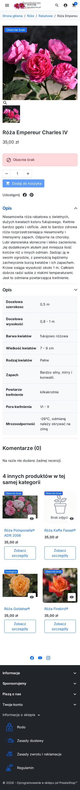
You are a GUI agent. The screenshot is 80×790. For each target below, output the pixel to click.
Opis (7, 208)
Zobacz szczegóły (20, 553)
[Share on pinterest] (31, 195)
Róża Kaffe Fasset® (60, 530)
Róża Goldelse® (17, 609)
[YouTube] (40, 657)
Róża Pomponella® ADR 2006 (19, 532)
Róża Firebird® (56, 609)
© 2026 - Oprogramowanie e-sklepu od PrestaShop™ (40, 782)
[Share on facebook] (25, 195)
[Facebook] (32, 657)
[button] (57, 5)
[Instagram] (48, 657)
